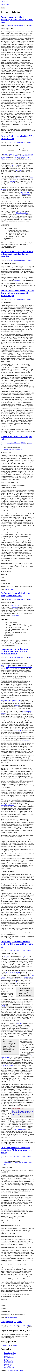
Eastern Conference (8, 154)
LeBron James (26, 194)
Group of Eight (15, 605)
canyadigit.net (5, 4)
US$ (3, 1006)
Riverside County (6, 979)
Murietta (16, 979)
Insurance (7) (8, 1359)
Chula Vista (25, 956)
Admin (30, 25)
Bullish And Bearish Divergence (13, 449)
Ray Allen (3, 189)
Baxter (17, 705)
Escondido (19, 982)
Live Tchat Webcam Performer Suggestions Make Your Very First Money (16, 1150)
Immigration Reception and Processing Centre (19, 667)
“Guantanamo (5, 665)
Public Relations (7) (10, 1357)
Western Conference (28, 154)
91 (13, 1345)
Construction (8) (9, 1354)
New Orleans (19, 178)
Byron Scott (18, 170)
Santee (30, 977)
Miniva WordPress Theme (15, 1370)
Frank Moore (17, 280)
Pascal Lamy (15, 615)
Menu (2, 7)
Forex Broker (10, 589)
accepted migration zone (7, 805)
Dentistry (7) (7, 1364)
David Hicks (17, 730)
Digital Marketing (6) (10, 1367)
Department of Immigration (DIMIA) (11, 700)
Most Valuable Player (22, 213)
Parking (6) (7, 1366)
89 (9, 1345)
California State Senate (18, 1129)
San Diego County (7, 1065)
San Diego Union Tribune (12, 972)
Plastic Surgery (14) (10, 1353)
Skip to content (5, 1)
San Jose (19, 1023)
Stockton (25, 977)
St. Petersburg (14, 607)
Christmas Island (7, 668)
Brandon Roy (11, 181)
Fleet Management (11, 1317)
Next (15, 1345)
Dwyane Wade (25, 192)
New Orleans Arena (19, 157)
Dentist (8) (7, 1356)
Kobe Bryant (14, 165)
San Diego (6, 956)
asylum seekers (26, 740)
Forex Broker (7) (9, 1362)
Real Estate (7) (8, 1361)
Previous (3, 1345)
